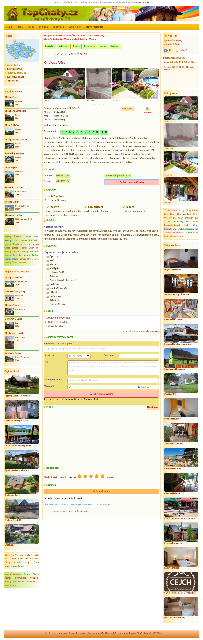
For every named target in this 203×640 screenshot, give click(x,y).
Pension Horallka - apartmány (177, 344)
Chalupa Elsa (10, 97)
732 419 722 (62, 181)
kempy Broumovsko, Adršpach (21, 578)
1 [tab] (94, 104)
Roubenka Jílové (12, 495)
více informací (144, 2)
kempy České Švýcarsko (15, 263)
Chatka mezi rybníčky (14, 333)
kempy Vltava (11, 259)
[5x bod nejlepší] (102, 477)
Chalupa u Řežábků (13, 278)
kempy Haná (10, 585)
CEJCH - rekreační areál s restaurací (180, 518)
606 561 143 (62, 175)
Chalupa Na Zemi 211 (174, 494)
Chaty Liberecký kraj (174, 211)
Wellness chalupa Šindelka (176, 295)
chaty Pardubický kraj (54, 36)
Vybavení (63, 46)
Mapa (19, 27)
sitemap (90, 633)
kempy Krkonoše (30, 252)
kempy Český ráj (30, 248)
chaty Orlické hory (96, 36)
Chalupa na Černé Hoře (15, 111)
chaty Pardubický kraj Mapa (56, 39)
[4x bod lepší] (97, 477)
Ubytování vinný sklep (15, 292)
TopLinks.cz (12, 81)
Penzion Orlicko (12, 202)
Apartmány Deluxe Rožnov (17, 471)
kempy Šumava (13, 237)
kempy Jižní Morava (29, 259)
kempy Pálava (31, 574)
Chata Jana (9, 545)
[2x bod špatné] (85, 477)
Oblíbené (183, 50)
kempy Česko (13, 65)
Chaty (14, 559)
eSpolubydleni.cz (15, 77)
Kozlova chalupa (171, 568)
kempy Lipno (31, 237)
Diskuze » (107, 504)
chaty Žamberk (78, 54)
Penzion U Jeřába (13, 353)
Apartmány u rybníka (14, 153)
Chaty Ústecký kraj (17, 563)
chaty (44, 633)
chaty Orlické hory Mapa (83, 39)
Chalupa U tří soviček (174, 319)
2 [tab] (99, 104)
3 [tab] (103, 104)
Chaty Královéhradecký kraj (181, 235)
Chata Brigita (11, 168)
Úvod (9, 27)
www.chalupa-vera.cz (116, 175)
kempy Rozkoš (31, 255)
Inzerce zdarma (14, 69)
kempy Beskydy (13, 255)
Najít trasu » (127, 109)
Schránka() (75, 27)
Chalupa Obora (12, 305)
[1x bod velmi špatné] (79, 477)
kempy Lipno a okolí (14, 582)
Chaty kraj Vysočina (14, 555)
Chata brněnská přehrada (16, 421)
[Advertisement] (22, 609)
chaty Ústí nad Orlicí (75, 36)
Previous (46, 85)
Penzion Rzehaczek (173, 543)
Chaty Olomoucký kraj (177, 222)
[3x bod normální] (91, 477)
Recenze (114, 46)
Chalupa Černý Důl (13, 520)
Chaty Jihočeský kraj (180, 214)
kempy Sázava (11, 240)
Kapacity (49, 46)
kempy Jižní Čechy (30, 240)
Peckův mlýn (170, 394)
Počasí (30, 27)
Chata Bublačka (12, 125)
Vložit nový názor (101, 491)
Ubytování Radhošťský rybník (18, 446)
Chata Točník (172, 44)
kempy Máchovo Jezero (17, 244)
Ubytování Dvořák (172, 270)
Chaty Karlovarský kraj (188, 229)
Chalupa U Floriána (13, 215)
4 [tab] (108, 104)
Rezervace (89, 46)
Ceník (75, 46)
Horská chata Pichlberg (174, 618)
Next (157, 85)
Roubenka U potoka (14, 188)
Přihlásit (43, 27)
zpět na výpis (61, 54)
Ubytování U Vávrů (13, 319)
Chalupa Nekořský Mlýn (16, 140)
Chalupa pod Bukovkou (174, 369)
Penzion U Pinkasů (172, 469)
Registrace (80, 633)
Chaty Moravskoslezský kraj (22, 564)
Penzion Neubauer (172, 419)
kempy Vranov (12, 252)
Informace (58, 27)
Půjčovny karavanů (16, 73)
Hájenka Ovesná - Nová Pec (17, 396)
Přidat (170, 50)
